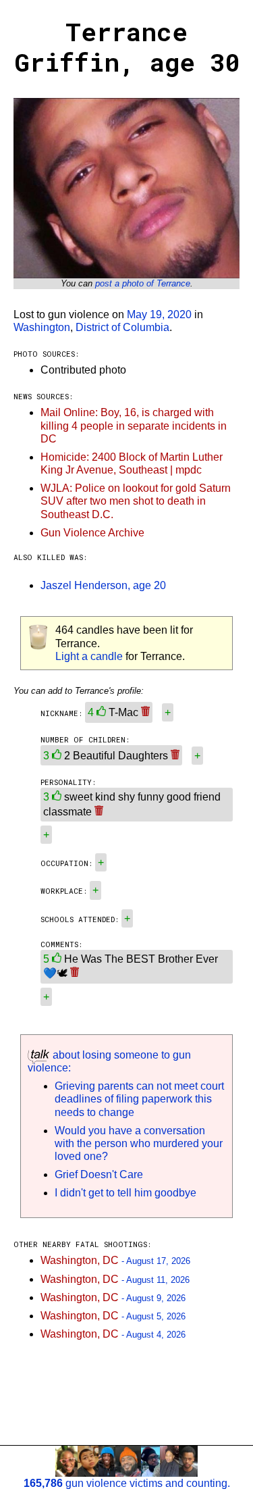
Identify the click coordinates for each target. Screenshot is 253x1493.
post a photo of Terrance (142, 283)
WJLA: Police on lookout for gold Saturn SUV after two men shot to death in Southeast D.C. (135, 501)
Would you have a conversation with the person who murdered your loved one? (139, 1143)
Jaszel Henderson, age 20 (103, 585)
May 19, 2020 (159, 314)
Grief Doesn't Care (99, 1174)
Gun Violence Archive (92, 532)
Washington (41, 327)
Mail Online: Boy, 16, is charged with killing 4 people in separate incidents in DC (133, 425)
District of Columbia (122, 327)
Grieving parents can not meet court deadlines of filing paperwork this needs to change (139, 1098)
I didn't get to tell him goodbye (125, 1192)
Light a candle (89, 656)
